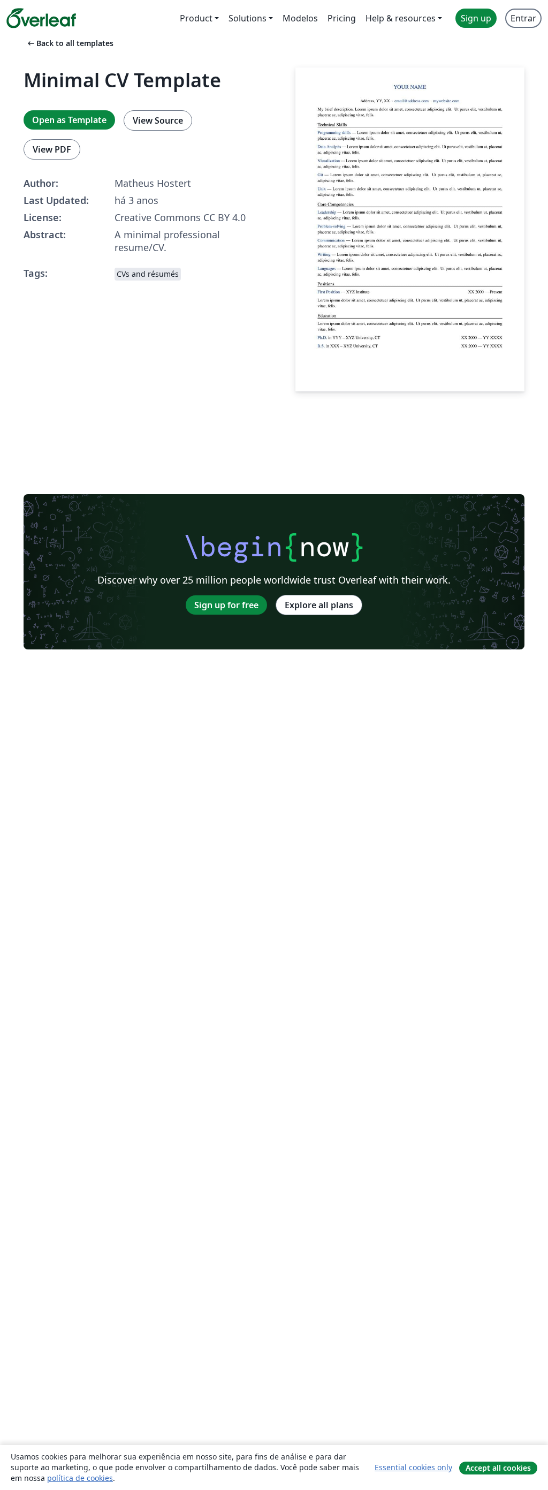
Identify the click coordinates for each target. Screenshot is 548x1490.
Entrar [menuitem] (523, 18)
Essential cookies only (413, 1467)
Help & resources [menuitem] (401, 18)
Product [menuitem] (196, 18)
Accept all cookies (498, 1468)
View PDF (52, 149)
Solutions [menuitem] (248, 18)
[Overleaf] (41, 18)
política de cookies (80, 1478)
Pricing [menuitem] (342, 18)
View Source (158, 120)
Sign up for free (226, 605)
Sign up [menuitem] (476, 18)
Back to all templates (69, 43)
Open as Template (69, 120)
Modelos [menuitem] (300, 18)
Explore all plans (319, 605)
